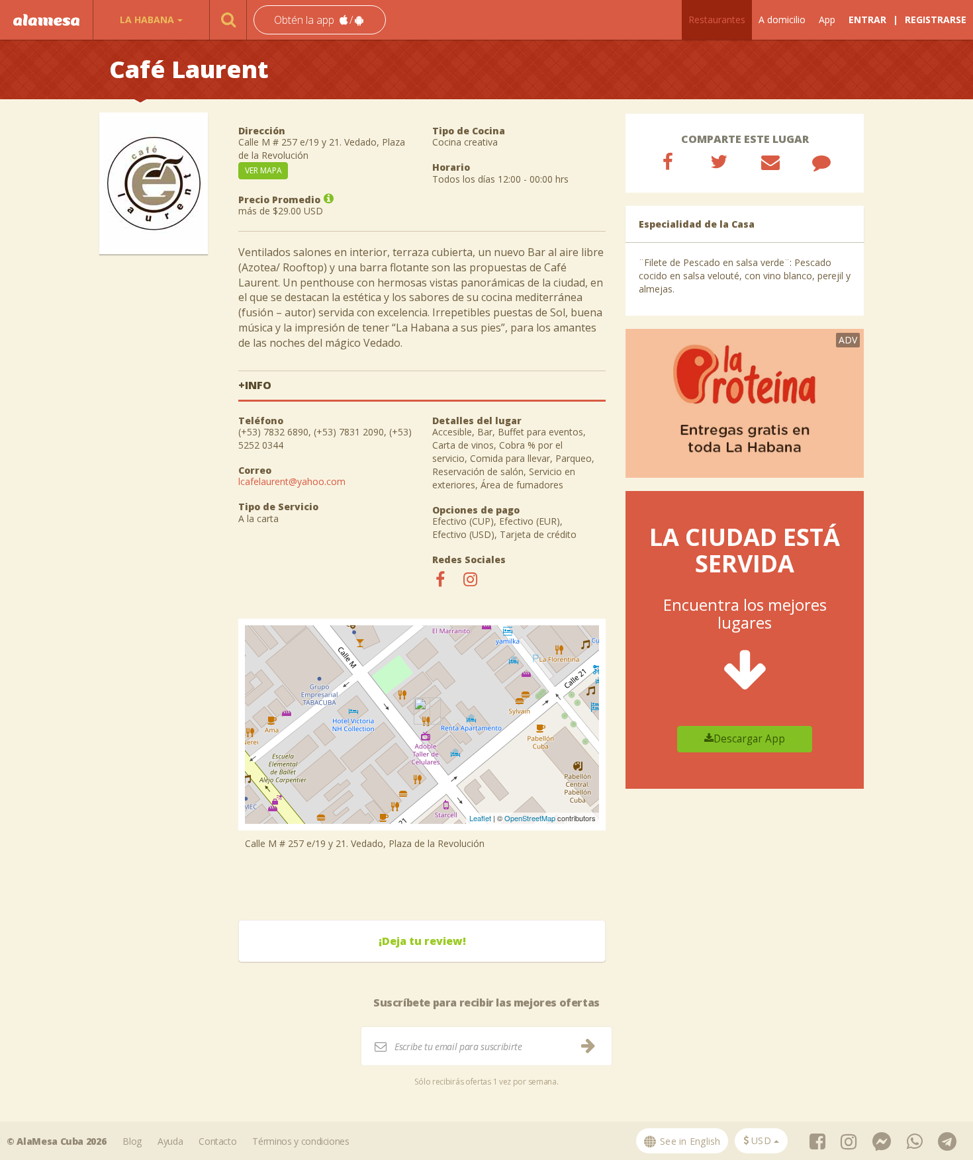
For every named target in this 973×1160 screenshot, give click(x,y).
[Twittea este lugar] (718, 161)
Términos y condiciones (300, 1141)
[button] (320, 20)
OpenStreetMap (529, 818)
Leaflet (480, 818)
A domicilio (782, 19)
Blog (132, 1141)
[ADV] (745, 402)
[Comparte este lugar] (668, 161)
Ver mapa (263, 170)
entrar (867, 19)
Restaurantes (716, 19)
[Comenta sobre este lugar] (821, 161)
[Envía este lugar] (770, 161)
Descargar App (749, 739)
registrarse (935, 19)
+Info (254, 385)
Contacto (217, 1141)
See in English (689, 1141)
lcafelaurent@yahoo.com (292, 481)
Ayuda (170, 1141)
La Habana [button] (147, 19)
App (827, 19)
